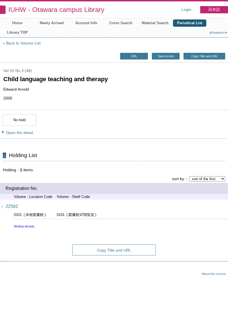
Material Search (155, 23)
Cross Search (120, 23)
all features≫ (218, 32)
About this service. (214, 273)
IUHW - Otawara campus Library (56, 9)
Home (17, 23)
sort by (178, 179)
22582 (12, 206)
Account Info (86, 23)
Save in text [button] (166, 56)
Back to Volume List (23, 43)
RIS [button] (134, 56)
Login (186, 10)
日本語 (214, 10)
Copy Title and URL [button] (204, 56)
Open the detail (19, 132)
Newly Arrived (52, 23)
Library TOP (17, 32)
